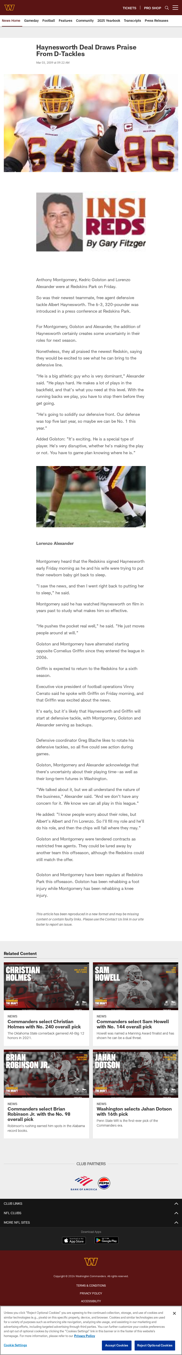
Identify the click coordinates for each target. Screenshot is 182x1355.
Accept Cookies (116, 1345)
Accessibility (91, 1301)
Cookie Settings (15, 1345)
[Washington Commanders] (91, 1262)
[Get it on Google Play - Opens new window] (106, 1242)
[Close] (174, 1313)
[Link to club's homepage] (9, 5)
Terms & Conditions (91, 1285)
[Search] (167, 7)
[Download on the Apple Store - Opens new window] (74, 1241)
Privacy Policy (91, 1293)
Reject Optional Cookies (155, 1345)
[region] (91, 1330)
